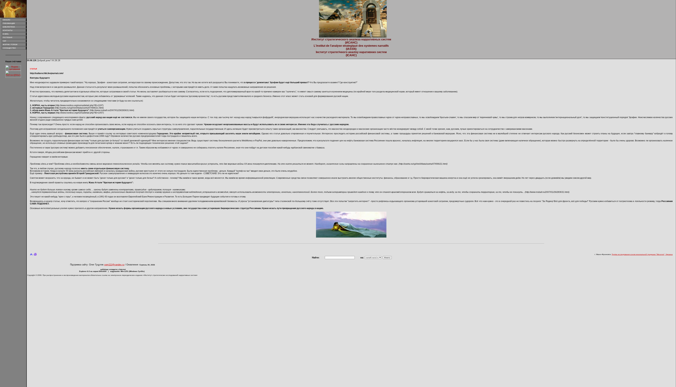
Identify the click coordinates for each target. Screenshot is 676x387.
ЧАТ (4, 41)
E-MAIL (5, 34)
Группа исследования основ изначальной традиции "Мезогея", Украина (642, 254)
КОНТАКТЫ (7, 30)
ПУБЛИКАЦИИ (8, 23)
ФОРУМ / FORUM (9, 44)
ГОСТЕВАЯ (7, 37)
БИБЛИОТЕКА (8, 27)
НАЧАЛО (6, 20)
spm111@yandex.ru (114, 264)
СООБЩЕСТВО (9, 48)
